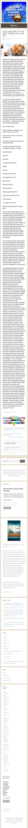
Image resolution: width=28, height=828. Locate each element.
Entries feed (5, 675)
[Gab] (17, 418)
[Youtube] (6, 421)
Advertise (5, 638)
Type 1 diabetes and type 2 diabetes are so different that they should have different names (6, 699)
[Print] (21, 418)
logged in (12, 447)
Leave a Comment (7, 39)
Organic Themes (18, 821)
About (4, 635)
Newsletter (5, 648)
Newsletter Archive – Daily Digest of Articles (12, 651)
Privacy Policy (6, 810)
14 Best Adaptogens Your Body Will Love (16, 436)
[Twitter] (6, 418)
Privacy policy (6, 656)
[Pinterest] (9, 418)
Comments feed (6, 677)
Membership (6, 646)
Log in (4, 672)
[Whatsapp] (15, 418)
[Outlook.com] (10, 421)
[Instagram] (22, 418)
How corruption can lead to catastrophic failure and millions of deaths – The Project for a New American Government (14, 624)
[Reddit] (7, 418)
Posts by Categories (7, 653)
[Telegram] (8, 421)
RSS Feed (14, 823)
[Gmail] (4, 421)
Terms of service (7, 658)
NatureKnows (17, 38)
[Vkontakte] (19, 418)
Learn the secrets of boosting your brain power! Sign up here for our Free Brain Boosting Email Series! (6, 788)
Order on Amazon (7, 591)
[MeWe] (11, 418)
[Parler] (24, 418)
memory (8, 430)
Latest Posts (6, 643)
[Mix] (13, 418)
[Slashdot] (21, 421)
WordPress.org (6, 680)
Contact (5, 640)
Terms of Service (6, 809)
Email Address (7, 500)
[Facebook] (4, 418)
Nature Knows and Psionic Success (14, 11)
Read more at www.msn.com (9, 412)
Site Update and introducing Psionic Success (13, 607)
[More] (23, 421)
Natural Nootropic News (14, 428)
